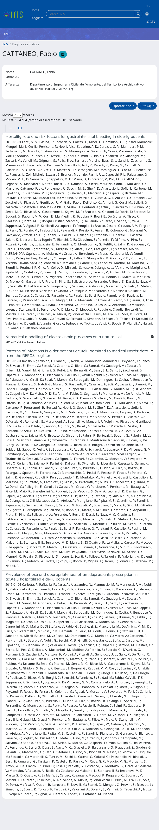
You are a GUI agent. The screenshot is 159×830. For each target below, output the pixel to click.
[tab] (10, 128)
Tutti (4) (146, 106)
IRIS (5, 44)
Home (34, 10)
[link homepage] (14, 14)
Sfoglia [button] (35, 18)
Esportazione (122, 106)
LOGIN (150, 22)
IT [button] (146, 6)
